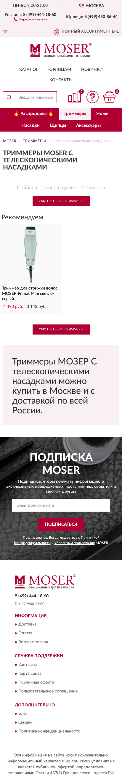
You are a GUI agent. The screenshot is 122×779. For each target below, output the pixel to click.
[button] (30, 19)
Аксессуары (88, 125)
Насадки (30, 125)
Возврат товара (33, 642)
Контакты (61, 80)
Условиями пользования (74, 543)
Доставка (27, 625)
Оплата (25, 633)
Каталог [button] (28, 70)
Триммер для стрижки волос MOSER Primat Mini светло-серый (29, 293)
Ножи (102, 113)
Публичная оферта (36, 682)
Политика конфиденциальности (49, 731)
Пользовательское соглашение (48, 691)
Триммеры (75, 113)
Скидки (25, 722)
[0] (109, 97)
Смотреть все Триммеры (61, 201)
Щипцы (58, 125)
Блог (23, 713)
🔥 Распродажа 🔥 (34, 113)
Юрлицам (59, 70)
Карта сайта (29, 673)
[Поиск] (9, 97)
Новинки (92, 70)
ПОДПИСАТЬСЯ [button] (61, 524)
